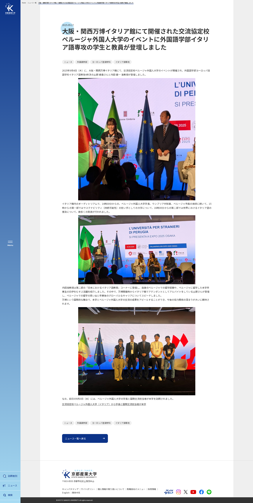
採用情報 (152, 489)
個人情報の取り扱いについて (111, 489)
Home (24, 3)
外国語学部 (82, 61)
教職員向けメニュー (136, 489)
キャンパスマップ (70, 489)
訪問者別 (12, 476)
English (66, 492)
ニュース (12, 485)
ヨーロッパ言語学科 (101, 61)
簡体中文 (76, 492)
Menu (10, 245)
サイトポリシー (88, 489)
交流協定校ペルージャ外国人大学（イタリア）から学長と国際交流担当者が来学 (104, 404)
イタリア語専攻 (122, 61)
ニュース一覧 (32, 3)
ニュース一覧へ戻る (75, 438)
